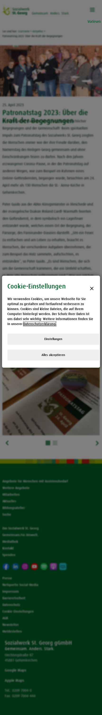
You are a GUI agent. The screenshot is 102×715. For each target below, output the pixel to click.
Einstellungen (53, 339)
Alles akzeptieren (53, 355)
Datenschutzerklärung (39, 324)
